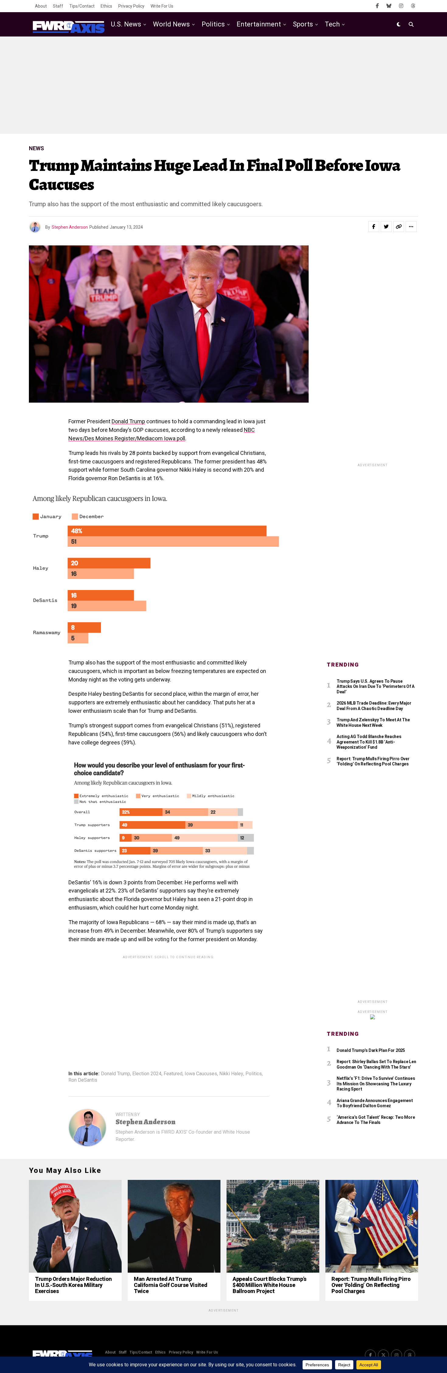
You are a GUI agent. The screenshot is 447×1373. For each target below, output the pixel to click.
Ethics (106, 6)
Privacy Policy (131, 6)
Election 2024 (146, 1073)
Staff (58, 6)
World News (171, 24)
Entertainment (259, 24)
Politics (213, 24)
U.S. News (126, 24)
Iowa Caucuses (201, 1073)
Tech (332, 24)
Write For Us (162, 6)
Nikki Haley (231, 1073)
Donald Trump (128, 421)
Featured (173, 1073)
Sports (303, 24)
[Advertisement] (223, 85)
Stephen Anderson (70, 227)
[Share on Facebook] (373, 226)
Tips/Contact (82, 6)
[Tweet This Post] (386, 226)
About (41, 6)
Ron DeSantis (82, 1080)
